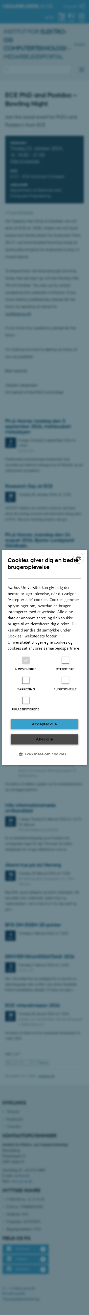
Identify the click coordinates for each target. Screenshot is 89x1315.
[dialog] (44, 657)
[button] (44, 754)
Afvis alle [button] (44, 739)
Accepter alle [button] (44, 724)
